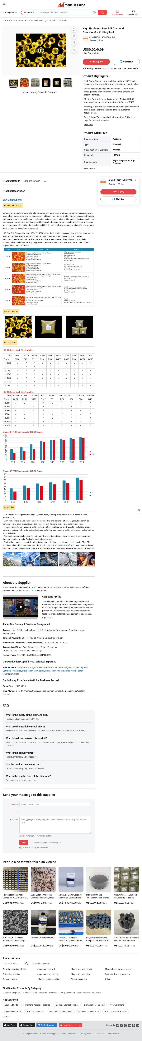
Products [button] (28, 12)
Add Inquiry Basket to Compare (41, 92)
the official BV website (66, 587)
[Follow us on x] (121, 1025)
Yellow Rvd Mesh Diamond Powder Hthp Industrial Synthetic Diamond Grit (125, 897)
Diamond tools (9, 979)
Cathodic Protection (12, 670)
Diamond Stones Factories (67, 1005)
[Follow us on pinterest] (133, 1025)
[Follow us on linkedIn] (137, 1025)
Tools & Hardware (18, 20)
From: (15, 804)
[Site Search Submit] (102, 12)
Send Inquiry (96, 61)
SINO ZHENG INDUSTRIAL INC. (102, 37)
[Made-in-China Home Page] (71, 4)
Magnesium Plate (11, 673)
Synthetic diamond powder (116, 974)
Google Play (26, 1025)
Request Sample (131, 68)
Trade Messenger (46, 1025)
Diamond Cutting (12, 1005)
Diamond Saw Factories (94, 1005)
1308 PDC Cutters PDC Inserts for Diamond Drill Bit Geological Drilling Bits (70, 940)
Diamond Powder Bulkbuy (115, 1011)
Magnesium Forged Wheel (30, 667)
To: (17, 812)
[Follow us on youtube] (129, 1025)
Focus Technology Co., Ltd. (51, 1033)
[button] (4, 4)
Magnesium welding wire (81, 969)
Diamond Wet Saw (13, 1011)
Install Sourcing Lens (72, 1025)
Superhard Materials (58, 20)
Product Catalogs (42, 963)
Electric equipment (79, 979)
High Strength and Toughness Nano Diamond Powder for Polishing (97, 897)
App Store (10, 1025)
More (5, 1016)
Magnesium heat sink (46, 969)
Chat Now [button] (128, 61)
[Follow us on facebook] (117, 1025)
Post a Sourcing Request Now (33, 847)
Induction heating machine (48, 979)
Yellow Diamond (117, 1005)
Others (108, 979)
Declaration (100, 1033)
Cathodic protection (11, 974)
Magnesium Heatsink (53, 667)
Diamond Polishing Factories (37, 1005)
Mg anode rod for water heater (118, 969)
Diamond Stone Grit (34, 1011)
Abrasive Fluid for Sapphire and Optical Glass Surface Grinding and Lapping (70, 897)
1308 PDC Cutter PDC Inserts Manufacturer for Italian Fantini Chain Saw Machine (126, 940)
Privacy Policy (113, 1033)
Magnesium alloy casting (47, 974)
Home (5, 20)
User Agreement (86, 1033)
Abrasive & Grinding (37, 20)
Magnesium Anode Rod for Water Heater (64, 670)
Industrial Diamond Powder (61, 1011)
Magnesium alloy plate (80, 974)
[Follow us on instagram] (125, 1025)
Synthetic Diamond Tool (88, 1011)
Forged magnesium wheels (14, 969)
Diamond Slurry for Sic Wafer (43, 937)
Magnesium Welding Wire (76, 667)
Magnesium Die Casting (33, 670)
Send (24, 842)
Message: (14, 819)
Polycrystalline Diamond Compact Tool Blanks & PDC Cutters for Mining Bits (98, 940)
